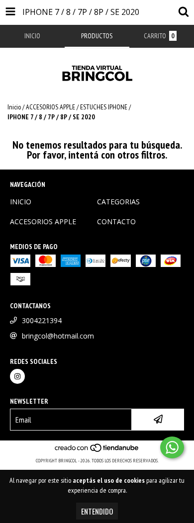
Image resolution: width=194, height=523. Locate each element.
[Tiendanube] (97, 450)
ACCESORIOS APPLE (50, 106)
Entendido (97, 511)
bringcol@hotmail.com (58, 336)
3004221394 (42, 320)
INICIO (20, 201)
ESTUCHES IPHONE (103, 106)
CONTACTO (116, 221)
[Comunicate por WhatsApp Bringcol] (172, 447)
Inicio (14, 106)
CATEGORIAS (118, 201)
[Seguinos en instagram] (17, 376)
